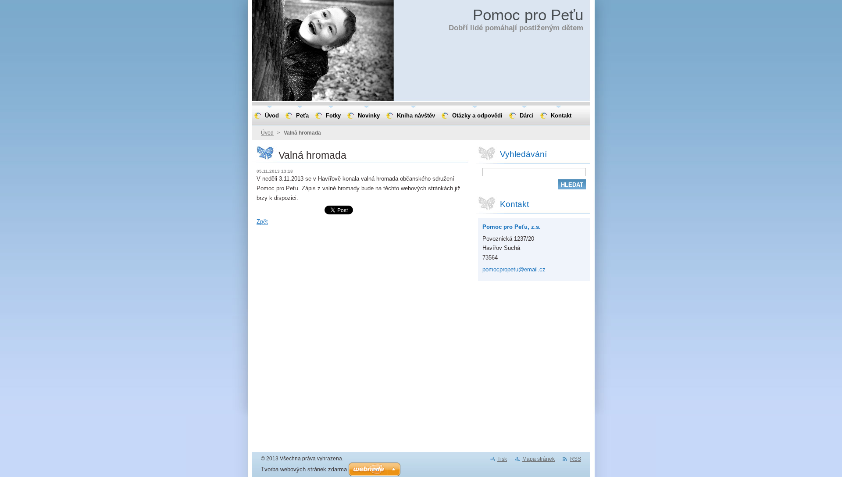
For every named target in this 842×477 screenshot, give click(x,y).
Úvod (267, 132)
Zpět (262, 221)
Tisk (502, 459)
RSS (575, 459)
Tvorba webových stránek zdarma (304, 469)
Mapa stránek (538, 459)
